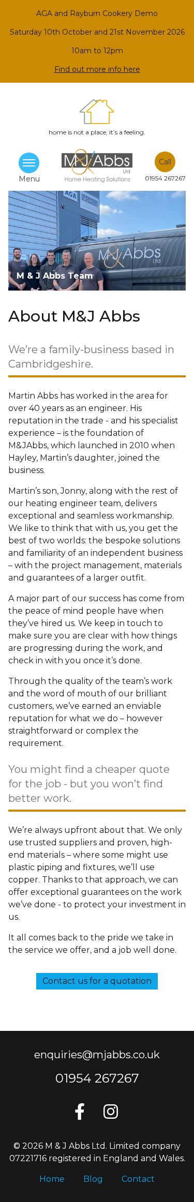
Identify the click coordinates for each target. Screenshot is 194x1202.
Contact (138, 1179)
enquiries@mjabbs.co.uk (97, 1054)
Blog (93, 1179)
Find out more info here (97, 69)
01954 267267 (97, 1078)
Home (52, 1179)
